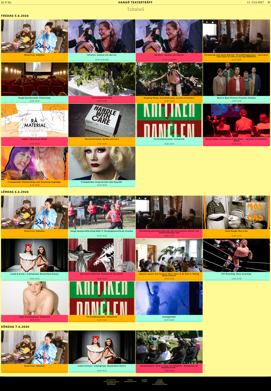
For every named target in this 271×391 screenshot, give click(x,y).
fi (6, 2)
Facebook (144, 381)
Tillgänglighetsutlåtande (159, 384)
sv (2, 2)
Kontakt (159, 379)
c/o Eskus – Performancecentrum (111, 381)
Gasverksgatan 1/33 (111, 382)
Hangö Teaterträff (135, 2)
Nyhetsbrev (160, 381)
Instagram (144, 379)
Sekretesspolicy (159, 382)
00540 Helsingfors (111, 384)
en (9, 2)
